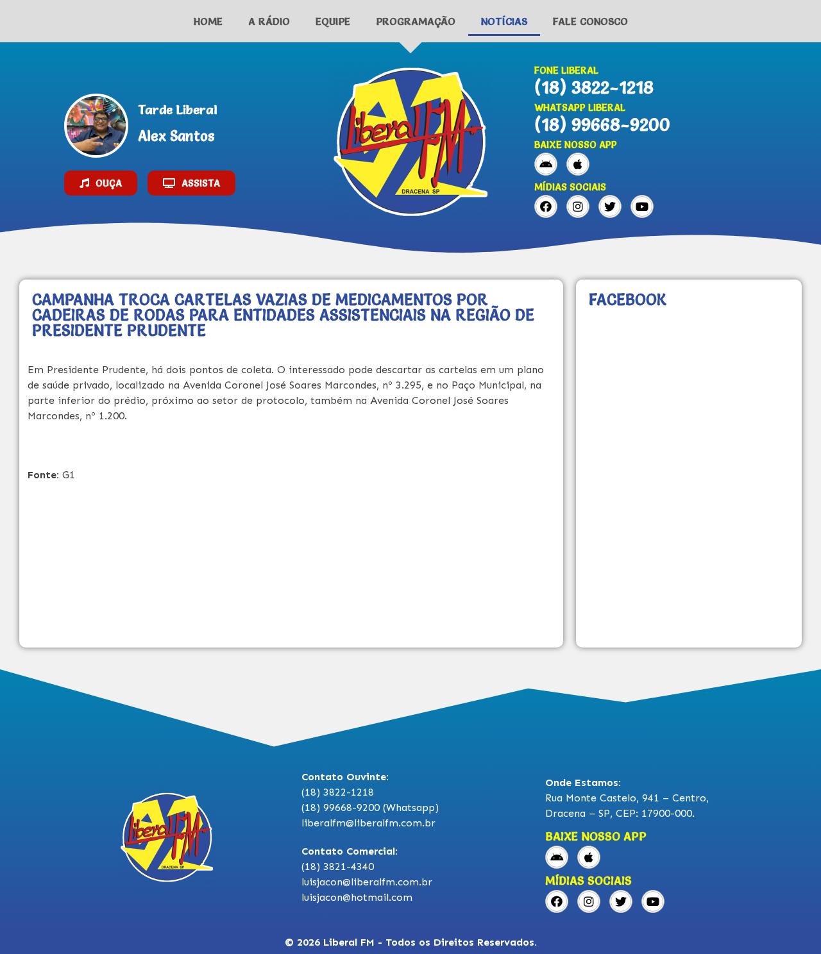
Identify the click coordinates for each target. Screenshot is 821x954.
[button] (100, 183)
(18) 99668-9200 (602, 124)
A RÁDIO (269, 21)
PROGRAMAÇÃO (415, 21)
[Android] (545, 164)
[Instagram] (577, 206)
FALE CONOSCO (590, 21)
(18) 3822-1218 (594, 87)
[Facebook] (545, 206)
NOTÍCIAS (504, 21)
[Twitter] (610, 206)
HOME (208, 21)
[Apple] (577, 164)
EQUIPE (333, 21)
